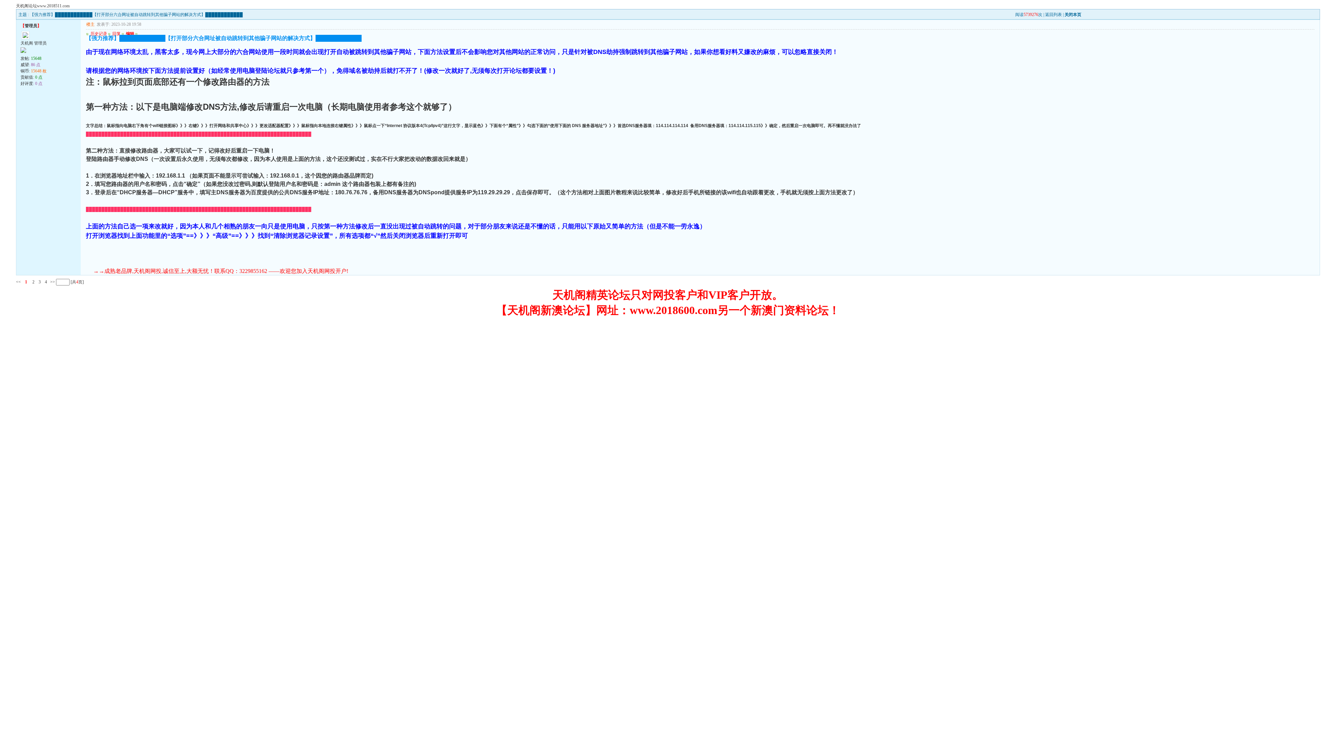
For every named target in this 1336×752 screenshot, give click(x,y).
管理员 (31, 25)
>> (52, 282)
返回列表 (1053, 14)
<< (18, 282)
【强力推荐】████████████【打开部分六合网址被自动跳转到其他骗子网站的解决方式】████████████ (136, 14)
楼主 (90, 24)
